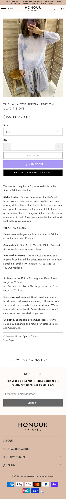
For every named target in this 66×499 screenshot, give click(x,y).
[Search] (53, 8)
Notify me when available (33, 172)
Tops (11, 340)
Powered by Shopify (45, 475)
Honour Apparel (27, 475)
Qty (5, 140)
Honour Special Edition (26, 336)
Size (5, 125)
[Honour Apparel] (33, 8)
